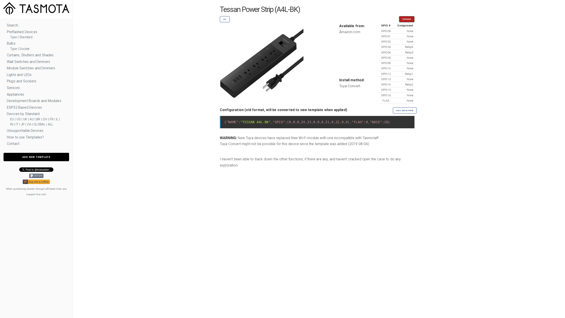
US (19, 119)
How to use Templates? (25, 137)
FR (51, 119)
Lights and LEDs (19, 75)
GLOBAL (39, 124)
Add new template (36, 157)
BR (38, 119)
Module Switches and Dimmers (31, 68)
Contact (13, 144)
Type (13, 37)
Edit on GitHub (404, 111)
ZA (29, 124)
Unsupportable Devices (25, 131)
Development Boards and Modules (34, 101)
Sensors (13, 88)
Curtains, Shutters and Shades (30, 55)
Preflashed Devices (22, 32)
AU (32, 119)
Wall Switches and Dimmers (28, 62)
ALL (50, 124)
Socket (24, 49)
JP (22, 124)
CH (45, 119)
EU (12, 119)
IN (11, 124)
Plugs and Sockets (21, 81)
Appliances (15, 94)
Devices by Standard (23, 114)
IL (57, 119)
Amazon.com (349, 32)
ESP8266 (407, 19)
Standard (25, 37)
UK (25, 119)
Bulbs (11, 43)
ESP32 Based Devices (24, 107)
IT (17, 124)
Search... (13, 25)
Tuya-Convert (349, 86)
